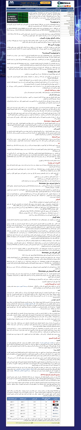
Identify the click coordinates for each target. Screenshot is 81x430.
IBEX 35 (72, 35)
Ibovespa (71, 33)
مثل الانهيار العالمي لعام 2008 (22, 370)
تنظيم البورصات (54, 422)
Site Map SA (57, 425)
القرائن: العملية (71, 12)
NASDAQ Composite (69, 23)
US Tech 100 (71, 28)
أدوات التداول (17, 8)
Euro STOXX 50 (70, 20)
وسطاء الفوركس (70, 8)
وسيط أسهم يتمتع (22, 286)
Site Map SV (49, 425)
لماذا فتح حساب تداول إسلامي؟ (41, 8)
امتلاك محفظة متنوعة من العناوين (25, 369)
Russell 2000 (71, 27)
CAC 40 (72, 19)
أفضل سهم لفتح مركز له (46, 342)
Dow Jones (71, 22)
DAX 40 (72, 17)
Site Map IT (45, 425)
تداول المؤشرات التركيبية (69, 15)
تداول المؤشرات (70, 14)
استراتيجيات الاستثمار (29, 8)
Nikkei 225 (71, 31)
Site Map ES (36, 425)
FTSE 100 (71, 30)
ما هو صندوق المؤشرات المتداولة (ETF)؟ (23, 422)
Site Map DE (41, 425)
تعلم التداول (58, 8)
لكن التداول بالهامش (29, 303)
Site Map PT (53, 425)
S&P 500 (72, 25)
